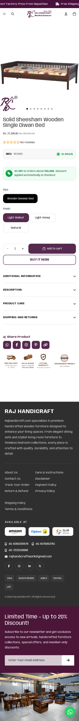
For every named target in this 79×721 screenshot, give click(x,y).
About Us (11, 472)
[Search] (12, 14)
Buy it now (39, 259)
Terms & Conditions (18, 509)
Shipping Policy (15, 503)
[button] (11, 142)
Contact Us (13, 478)
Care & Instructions (49, 472)
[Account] (66, 14)
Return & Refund (16, 491)
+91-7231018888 (18, 550)
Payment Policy (45, 485)
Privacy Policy (45, 491)
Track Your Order (17, 485)
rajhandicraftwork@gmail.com (30, 556)
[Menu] (4, 14)
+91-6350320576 (18, 544)
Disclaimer (42, 478)
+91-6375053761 (45, 544)
